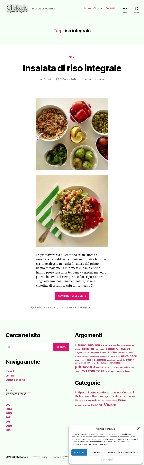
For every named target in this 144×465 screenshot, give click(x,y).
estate (47, 307)
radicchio (99, 367)
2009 (9, 430)
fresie (86, 353)
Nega (97, 452)
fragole (79, 352)
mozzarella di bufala (99, 356)
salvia (127, 367)
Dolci (79, 396)
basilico (39, 307)
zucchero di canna (123, 371)
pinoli (77, 363)
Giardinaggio (101, 396)
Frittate (87, 397)
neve (113, 357)
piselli (62, 307)
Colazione (116, 392)
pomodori (71, 307)
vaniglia (100, 371)
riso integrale (83, 307)
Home (87, 8)
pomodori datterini (100, 363)
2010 (9, 425)
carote (115, 345)
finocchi (125, 348)
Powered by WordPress (64, 457)
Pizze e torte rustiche (87, 400)
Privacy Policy (106, 460)
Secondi (97, 405)
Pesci (132, 396)
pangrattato (100, 360)
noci (118, 357)
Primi (72, 57)
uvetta (91, 371)
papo (54, 307)
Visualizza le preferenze (123, 452)
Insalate (116, 396)
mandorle (122, 352)
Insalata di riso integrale (72, 68)
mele (131, 352)
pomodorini (115, 363)
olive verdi (79, 360)
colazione (100, 349)
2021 (9, 404)
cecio (49, 79)
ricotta (108, 367)
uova (83, 370)
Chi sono (98, 8)
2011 (8, 421)
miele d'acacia (82, 356)
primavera (85, 366)
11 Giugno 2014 (68, 79)
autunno (80, 345)
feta (118, 349)
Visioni (10, 371)
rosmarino (117, 367)
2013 (9, 413)
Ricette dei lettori (82, 405)
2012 (9, 417)
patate (130, 359)
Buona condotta (15, 379)
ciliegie (77, 349)
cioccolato (88, 348)
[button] (138, 428)
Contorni (128, 392)
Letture (10, 375)
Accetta (79, 452)
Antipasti (80, 392)
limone (112, 352)
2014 (9, 408)
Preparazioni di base (109, 401)
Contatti (110, 8)
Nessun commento (94, 79)
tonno (77, 371)
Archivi (9, 390)
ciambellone (127, 345)
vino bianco (110, 371)
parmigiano (111, 360)
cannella (105, 345)
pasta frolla (121, 360)
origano (89, 360)
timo (132, 367)
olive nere (129, 356)
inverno (95, 352)
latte (104, 353)
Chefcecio (21, 457)
